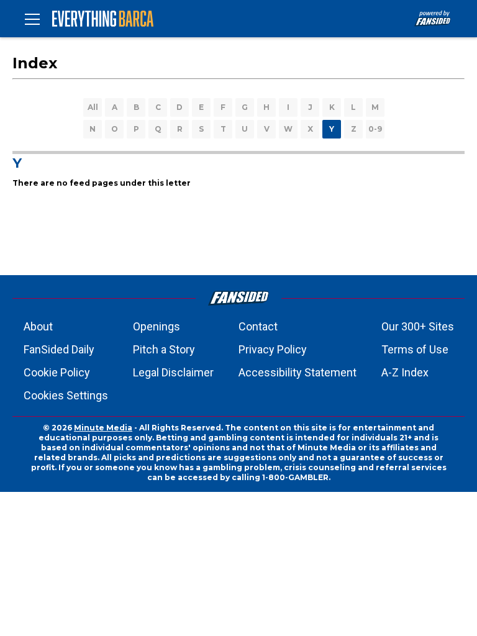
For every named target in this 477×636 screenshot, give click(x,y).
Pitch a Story (164, 349)
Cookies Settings (66, 395)
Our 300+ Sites (417, 326)
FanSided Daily (59, 349)
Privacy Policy (272, 349)
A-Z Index (405, 372)
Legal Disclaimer (173, 372)
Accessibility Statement (297, 372)
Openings (156, 326)
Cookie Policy (57, 372)
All (93, 107)
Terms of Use (414, 349)
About (38, 326)
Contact (258, 326)
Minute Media (103, 427)
